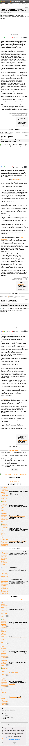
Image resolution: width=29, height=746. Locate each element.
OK (14, 743)
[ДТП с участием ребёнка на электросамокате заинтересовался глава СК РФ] (4, 682)
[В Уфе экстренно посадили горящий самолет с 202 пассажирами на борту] (4, 652)
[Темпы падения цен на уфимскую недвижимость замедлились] (4, 541)
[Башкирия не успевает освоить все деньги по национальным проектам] (4, 672)
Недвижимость (16, 179)
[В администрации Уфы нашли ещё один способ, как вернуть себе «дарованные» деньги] (4, 558)
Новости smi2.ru (14, 481)
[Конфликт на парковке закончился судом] (4, 663)
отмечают (5, 399)
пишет (17, 196)
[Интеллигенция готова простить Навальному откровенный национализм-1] (4, 572)
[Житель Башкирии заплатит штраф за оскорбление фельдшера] (4, 623)
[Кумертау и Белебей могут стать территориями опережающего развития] (4, 517)
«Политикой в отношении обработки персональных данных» (14, 738)
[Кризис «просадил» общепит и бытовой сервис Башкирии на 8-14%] (4, 506)
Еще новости (14, 469)
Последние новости (14, 450)
